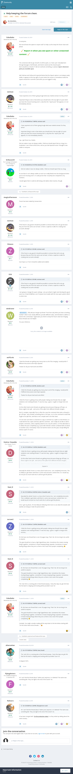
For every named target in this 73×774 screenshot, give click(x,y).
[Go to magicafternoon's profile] (10, 204)
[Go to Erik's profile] (10, 281)
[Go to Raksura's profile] (10, 708)
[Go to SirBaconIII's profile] (10, 172)
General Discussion (25, 23)
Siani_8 (10, 487)
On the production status (41, 716)
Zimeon (10, 244)
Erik (10, 274)
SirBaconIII (10, 160)
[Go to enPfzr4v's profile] (10, 364)
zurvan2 (10, 519)
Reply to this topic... (18, 741)
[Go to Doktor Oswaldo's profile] (10, 453)
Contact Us (36, 760)
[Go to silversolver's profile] (10, 652)
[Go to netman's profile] (10, 99)
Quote (24, 85)
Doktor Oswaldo (10, 442)
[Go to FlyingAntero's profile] (10, 684)
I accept (66, 770)
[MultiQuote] (20, 85)
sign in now (41, 733)
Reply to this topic (62, 29)
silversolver (10, 645)
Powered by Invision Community (36, 764)
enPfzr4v (10, 357)
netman (10, 92)
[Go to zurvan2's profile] (10, 526)
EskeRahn (13, 21)
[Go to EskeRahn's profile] (5, 22)
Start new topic (46, 29)
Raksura (10, 701)
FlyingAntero (10, 673)
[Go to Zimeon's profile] (10, 251)
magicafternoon (10, 197)
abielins (39, 386)
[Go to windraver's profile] (10, 316)
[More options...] (68, 37)
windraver (10, 308)
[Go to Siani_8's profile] (10, 494)
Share (53, 22)
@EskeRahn (23, 312)
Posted (25, 37)
